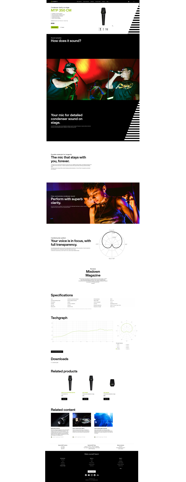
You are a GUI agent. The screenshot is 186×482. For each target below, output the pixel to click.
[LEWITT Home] (54, 1)
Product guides (120, 462)
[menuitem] (79, 1)
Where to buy (120, 465)
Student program (91, 464)
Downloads (120, 461)
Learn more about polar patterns (57, 351)
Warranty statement (120, 464)
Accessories (63, 464)
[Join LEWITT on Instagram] (91, 475)
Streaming (62, 462)
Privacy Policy (91, 462)
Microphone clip (56, 20)
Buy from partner (54, 27)
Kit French (120, 446)
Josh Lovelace (120, 448)
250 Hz (118, 346)
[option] (103, 16)
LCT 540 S (63, 446)
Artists (92, 459)
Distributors (92, 465)
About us (91, 458)
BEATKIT (62, 448)
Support (103, 1)
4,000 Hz (127, 346)
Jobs (92, 461)
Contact (120, 459)
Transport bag (65, 20)
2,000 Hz (127, 344)
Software (92, 1)
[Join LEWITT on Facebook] (85, 475)
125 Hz (118, 344)
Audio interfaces (86, 1)
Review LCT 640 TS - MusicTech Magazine (92, 446)
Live (62, 461)
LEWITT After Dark (91, 448)
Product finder (98, 1)
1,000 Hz (118, 348)
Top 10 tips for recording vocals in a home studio (92, 447)
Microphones (79, 1)
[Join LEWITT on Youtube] (88, 475)
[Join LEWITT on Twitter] (94, 475)
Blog (107, 1)
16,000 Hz (127, 348)
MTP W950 (85, 392)
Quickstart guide (55, 362)
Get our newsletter (92, 471)
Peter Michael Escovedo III (120, 447)
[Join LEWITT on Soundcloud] (97, 475)
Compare (62, 27)
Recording (62, 459)
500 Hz (118, 347)
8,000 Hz (127, 347)
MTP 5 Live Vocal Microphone (68, 392)
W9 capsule (106, 392)
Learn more (64, 398)
